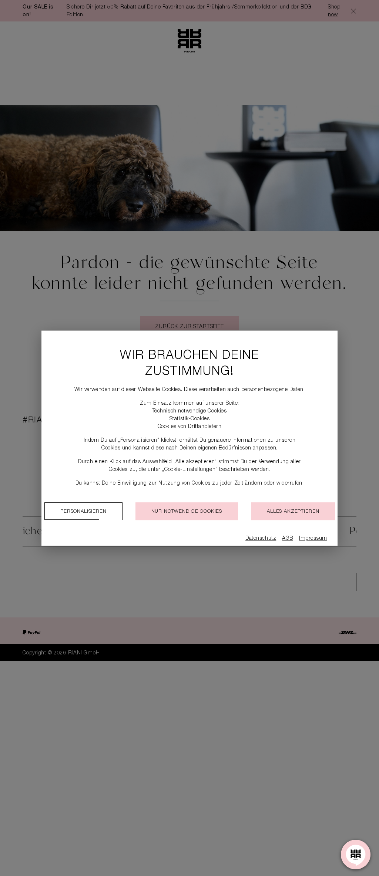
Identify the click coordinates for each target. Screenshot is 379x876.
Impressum (313, 538)
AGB (287, 538)
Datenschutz (260, 538)
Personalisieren (83, 511)
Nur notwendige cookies (186, 511)
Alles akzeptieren (293, 511)
